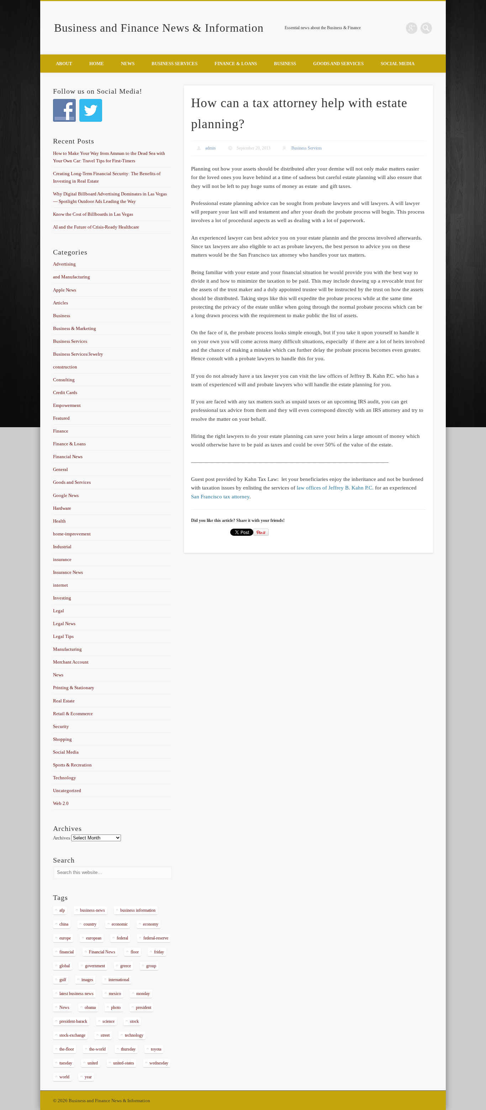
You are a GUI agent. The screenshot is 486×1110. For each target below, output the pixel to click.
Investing (62, 598)
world (64, 1076)
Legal (58, 610)
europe (65, 938)
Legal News (64, 623)
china (63, 924)
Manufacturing (67, 649)
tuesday (65, 1063)
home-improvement (72, 533)
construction (65, 367)
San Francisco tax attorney (220, 496)
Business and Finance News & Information (159, 27)
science (108, 1021)
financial (66, 951)
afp (62, 910)
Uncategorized (67, 790)
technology (134, 1035)
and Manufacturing (71, 276)
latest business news (76, 993)
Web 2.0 (61, 803)
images (87, 979)
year (88, 1076)
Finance (60, 431)
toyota (156, 1049)
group (151, 965)
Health (59, 521)
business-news (92, 910)
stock (134, 1021)
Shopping (62, 739)
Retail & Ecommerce (73, 713)
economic (120, 924)
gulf (62, 979)
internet (60, 585)
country (90, 924)
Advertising (64, 264)
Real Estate (64, 700)
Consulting (64, 379)
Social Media (397, 63)
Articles (60, 302)
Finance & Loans (236, 63)
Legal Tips (63, 636)
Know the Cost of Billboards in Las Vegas (93, 214)
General (60, 469)
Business (285, 63)
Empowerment (67, 405)
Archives (61, 838)
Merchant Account (71, 662)
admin (210, 148)
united (93, 1063)
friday (159, 951)
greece (125, 965)
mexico (115, 993)
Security (61, 726)
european (93, 938)
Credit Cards (65, 392)
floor (135, 951)
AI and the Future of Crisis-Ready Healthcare (96, 227)
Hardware (62, 508)
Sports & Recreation (72, 765)
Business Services (174, 63)
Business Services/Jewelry (78, 354)
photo (116, 1007)
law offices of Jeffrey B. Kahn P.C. (335, 488)
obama (90, 1007)
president (143, 1007)
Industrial (62, 546)
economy (150, 924)
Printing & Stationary (73, 687)
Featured (61, 418)
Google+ (411, 28)
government (95, 965)
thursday (128, 1049)
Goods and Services (338, 63)
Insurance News (68, 572)
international (119, 979)
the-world (97, 1049)
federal (122, 938)
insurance (62, 559)
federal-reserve (155, 938)
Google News (66, 495)
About (64, 63)
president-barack (73, 1021)
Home (96, 63)
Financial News (68, 456)
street (105, 1035)
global (64, 965)
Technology (64, 777)
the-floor (66, 1049)
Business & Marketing (74, 328)
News (127, 63)
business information (137, 910)
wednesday (158, 1063)
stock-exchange (72, 1035)
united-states (123, 1063)
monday (143, 993)
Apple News (64, 290)
